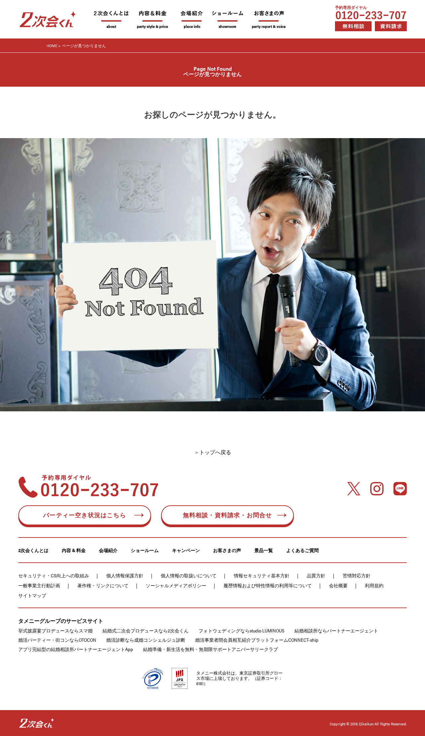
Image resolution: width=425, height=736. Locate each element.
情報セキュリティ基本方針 (262, 575)
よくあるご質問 (302, 550)
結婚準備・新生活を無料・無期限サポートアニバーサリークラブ (210, 649)
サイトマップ (32, 595)
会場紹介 (108, 550)
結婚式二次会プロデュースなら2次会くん (146, 630)
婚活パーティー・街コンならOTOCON (57, 639)
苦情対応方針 (357, 575)
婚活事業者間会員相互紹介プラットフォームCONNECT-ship (256, 639)
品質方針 (316, 575)
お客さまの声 (227, 550)
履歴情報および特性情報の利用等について (267, 585)
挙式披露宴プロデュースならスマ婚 (55, 630)
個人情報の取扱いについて (188, 575)
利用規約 (374, 585)
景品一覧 (263, 550)
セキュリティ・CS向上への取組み (53, 575)
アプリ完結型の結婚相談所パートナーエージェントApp (75, 649)
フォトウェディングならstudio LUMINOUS (242, 630)
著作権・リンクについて (102, 585)
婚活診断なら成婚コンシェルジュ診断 (145, 639)
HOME (51, 45)
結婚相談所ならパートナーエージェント (336, 630)
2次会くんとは (33, 550)
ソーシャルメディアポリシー (176, 585)
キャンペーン (186, 550)
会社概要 (338, 585)
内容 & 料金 (74, 550)
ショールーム (145, 550)
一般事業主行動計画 (39, 585)
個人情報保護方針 (124, 575)
